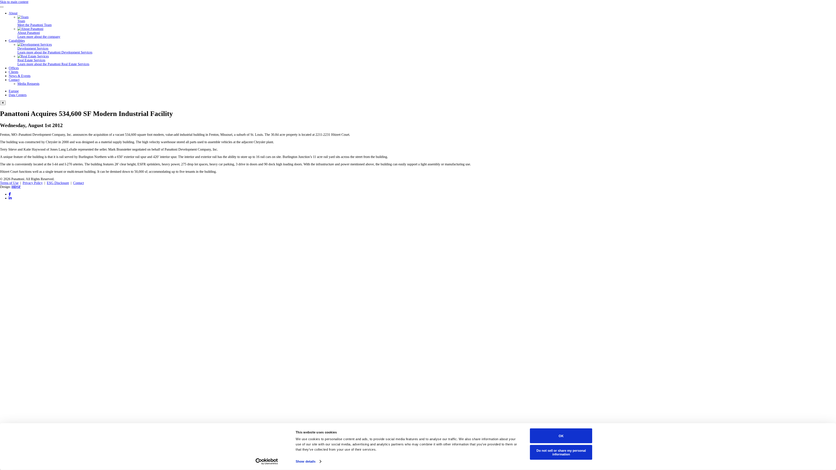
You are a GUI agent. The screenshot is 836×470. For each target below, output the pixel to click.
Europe (14, 91)
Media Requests (28, 84)
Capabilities (17, 40)
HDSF (16, 187)
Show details (305, 461)
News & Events (19, 76)
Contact (14, 80)
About (13, 13)
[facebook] (10, 194)
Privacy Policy (33, 183)
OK (561, 436)
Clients (13, 72)
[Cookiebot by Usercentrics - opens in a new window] (267, 461)
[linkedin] (10, 198)
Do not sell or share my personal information (561, 452)
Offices (14, 68)
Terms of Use (9, 183)
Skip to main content (14, 2)
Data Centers (18, 95)
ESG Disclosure (58, 183)
